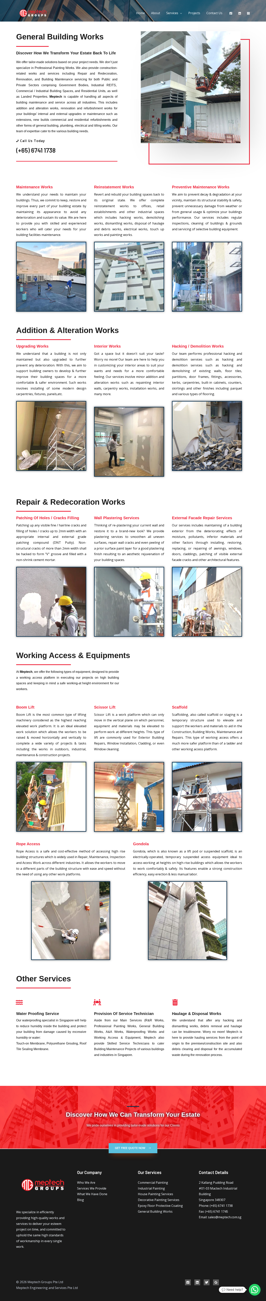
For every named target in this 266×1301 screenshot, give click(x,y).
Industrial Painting (151, 1188)
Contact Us (214, 13)
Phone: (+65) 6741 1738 (216, 1206)
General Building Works (155, 1211)
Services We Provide (91, 1188)
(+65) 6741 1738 (35, 150)
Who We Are (86, 1182)
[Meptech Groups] (32, 13)
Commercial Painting (153, 1182)
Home (140, 13)
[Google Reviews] (216, 1282)
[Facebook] (230, 13)
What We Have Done (92, 1194)
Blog (80, 1200)
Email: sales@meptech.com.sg (220, 1217)
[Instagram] (248, 13)
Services (172, 13)
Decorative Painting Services (158, 1200)
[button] (133, 1148)
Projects (194, 13)
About (155, 13)
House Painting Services (155, 1194)
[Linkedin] (197, 1282)
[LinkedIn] (239, 13)
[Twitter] (207, 1282)
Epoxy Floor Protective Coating (160, 1206)
